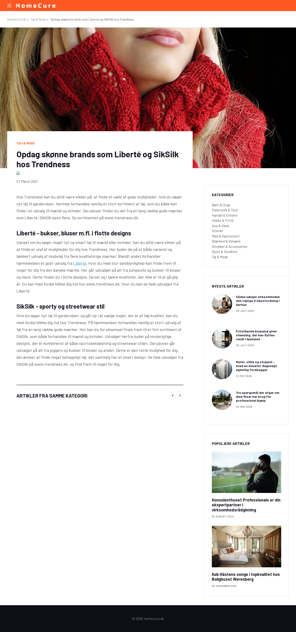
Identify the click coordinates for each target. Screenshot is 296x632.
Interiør (217, 231)
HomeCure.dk (16, 19)
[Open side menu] (9, 5)
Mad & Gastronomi (226, 236)
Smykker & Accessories (229, 246)
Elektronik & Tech (225, 210)
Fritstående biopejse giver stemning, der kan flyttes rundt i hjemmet (256, 335)
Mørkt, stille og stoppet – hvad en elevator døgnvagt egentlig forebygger (256, 366)
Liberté (79, 263)
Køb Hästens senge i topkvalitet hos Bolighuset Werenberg (246, 577)
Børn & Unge (221, 205)
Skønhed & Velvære (226, 241)
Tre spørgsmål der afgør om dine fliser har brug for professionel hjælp (257, 396)
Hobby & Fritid (222, 220)
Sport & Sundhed (224, 251)
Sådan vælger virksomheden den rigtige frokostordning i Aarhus (258, 301)
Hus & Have (220, 226)
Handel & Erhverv (224, 215)
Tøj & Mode (38, 19)
